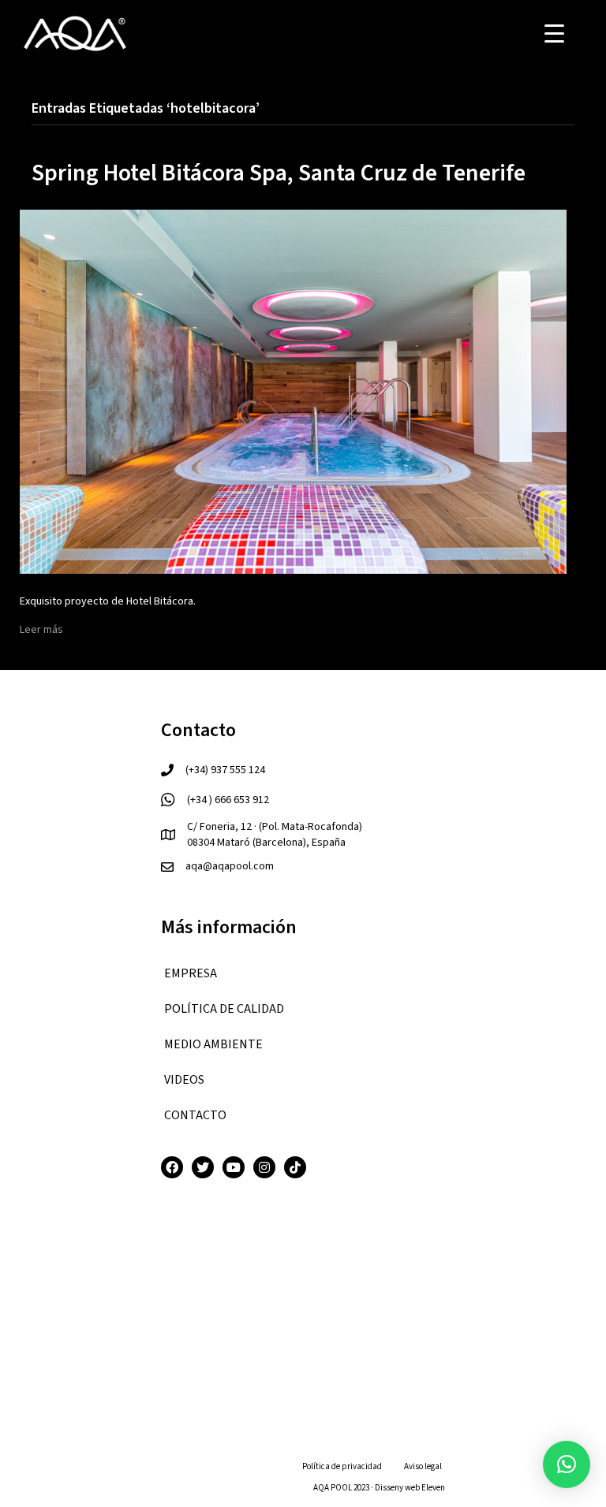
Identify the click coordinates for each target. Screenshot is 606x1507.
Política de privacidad (342, 1466)
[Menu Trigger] (554, 33)
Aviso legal (423, 1466)
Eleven (433, 1488)
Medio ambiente (213, 1044)
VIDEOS (184, 1079)
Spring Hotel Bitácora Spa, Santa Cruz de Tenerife (279, 173)
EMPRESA (190, 973)
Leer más (41, 630)
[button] (566, 1464)
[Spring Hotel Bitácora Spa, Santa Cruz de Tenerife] (293, 391)
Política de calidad (224, 1009)
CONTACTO (195, 1115)
